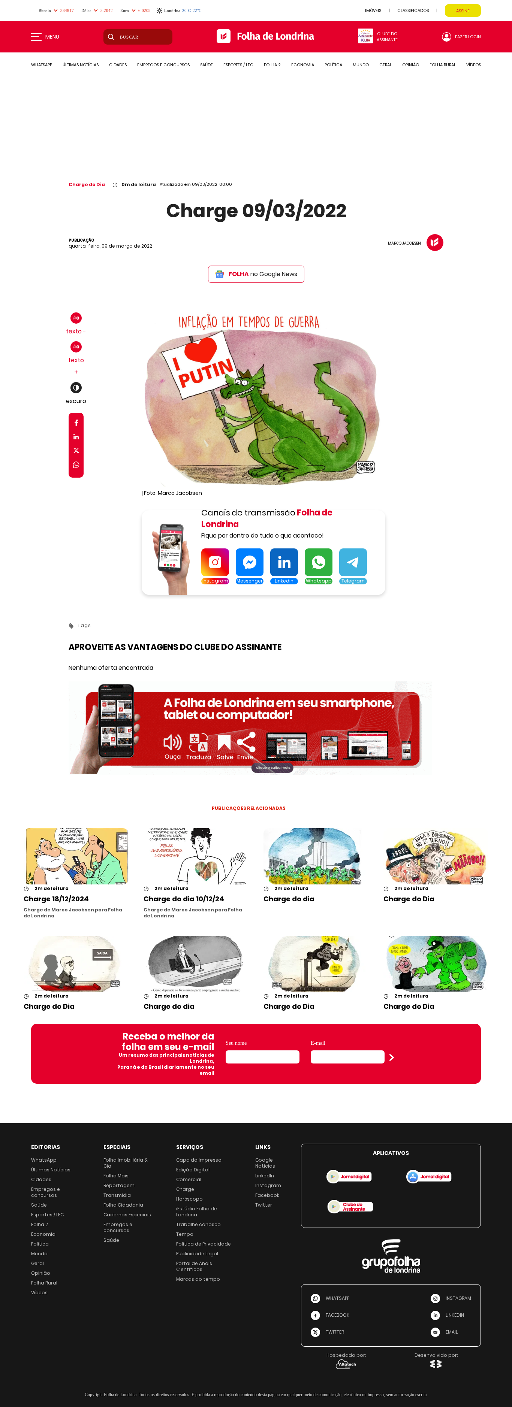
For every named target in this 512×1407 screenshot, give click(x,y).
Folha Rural (44, 1283)
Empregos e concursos (45, 1192)
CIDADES (118, 65)
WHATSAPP (41, 65)
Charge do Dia (87, 184)
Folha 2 (39, 1224)
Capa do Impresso (199, 1160)
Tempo (184, 1234)
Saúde (39, 1205)
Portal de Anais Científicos (194, 1266)
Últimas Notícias (50, 1170)
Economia (43, 1234)
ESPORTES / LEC (238, 65)
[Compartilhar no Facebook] (76, 424)
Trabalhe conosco (198, 1224)
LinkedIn (264, 1175)
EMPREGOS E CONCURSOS (163, 65)
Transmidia (117, 1195)
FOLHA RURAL (443, 65)
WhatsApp (44, 1160)
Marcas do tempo (198, 1279)
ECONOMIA (302, 65)
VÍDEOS (473, 65)
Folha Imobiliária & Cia (125, 1163)
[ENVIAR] (391, 1057)
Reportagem (119, 1185)
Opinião (40, 1273)
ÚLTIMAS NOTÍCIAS (81, 65)
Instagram (268, 1185)
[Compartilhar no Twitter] (76, 452)
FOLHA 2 (272, 65)
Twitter (263, 1205)
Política (40, 1244)
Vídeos (39, 1292)
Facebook (267, 1195)
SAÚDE (206, 65)
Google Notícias (265, 1163)
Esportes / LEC (47, 1214)
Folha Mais (116, 1175)
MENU (52, 36)
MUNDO (361, 65)
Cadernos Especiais (127, 1214)
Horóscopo (189, 1199)
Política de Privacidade (203, 1244)
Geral (37, 1263)
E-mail (318, 1043)
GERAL (385, 65)
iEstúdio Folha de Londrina (196, 1211)
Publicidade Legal (197, 1253)
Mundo (39, 1253)
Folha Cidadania (123, 1205)
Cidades (41, 1179)
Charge (185, 1189)
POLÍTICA (333, 65)
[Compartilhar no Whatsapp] (76, 466)
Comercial (188, 1179)
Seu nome (236, 1043)
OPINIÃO (410, 65)
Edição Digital (193, 1170)
